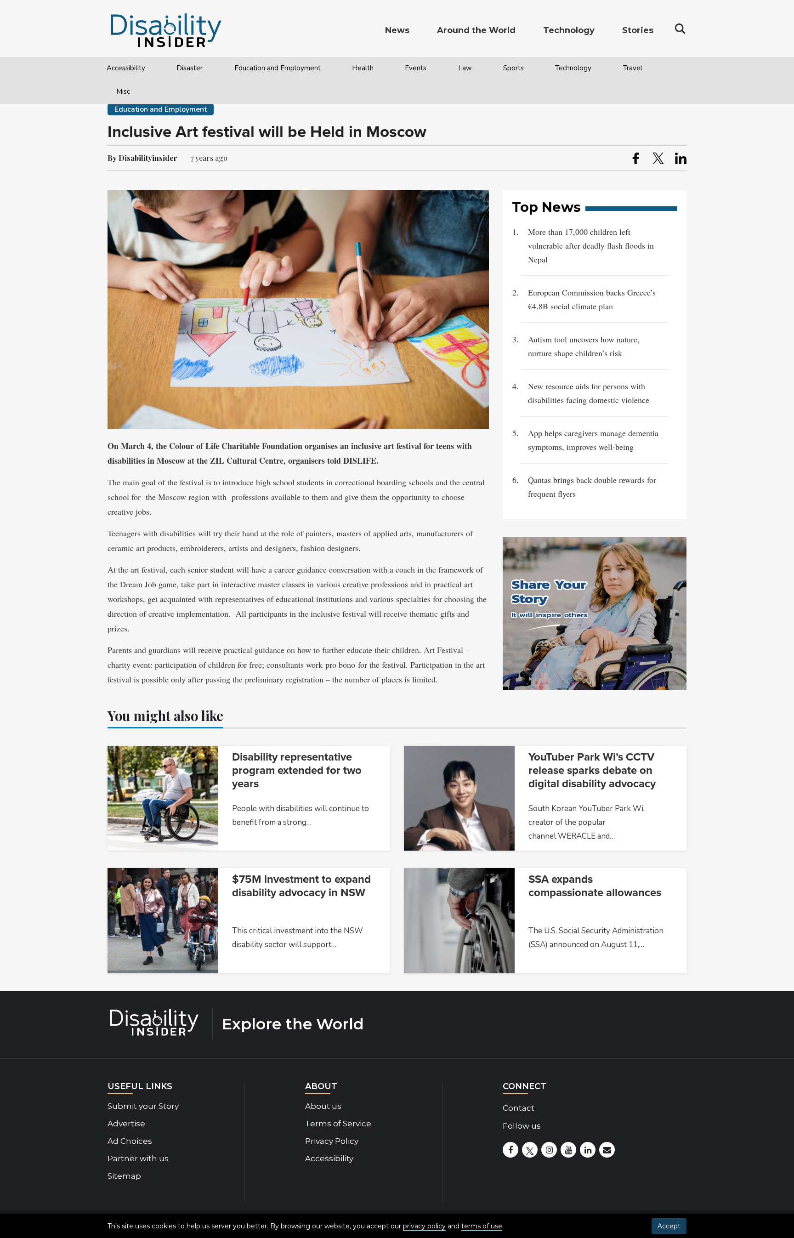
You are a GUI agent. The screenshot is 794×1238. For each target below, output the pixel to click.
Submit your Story (143, 1106)
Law (465, 68)
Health (363, 68)
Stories (637, 30)
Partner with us (138, 1158)
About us (323, 1106)
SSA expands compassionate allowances (594, 886)
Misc (123, 91)
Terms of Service (338, 1123)
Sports (513, 68)
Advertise (126, 1123)
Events (415, 68)
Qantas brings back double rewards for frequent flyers (592, 486)
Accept (669, 1226)
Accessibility (126, 68)
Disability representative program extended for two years (297, 770)
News (397, 30)
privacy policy (424, 1226)
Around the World (476, 30)
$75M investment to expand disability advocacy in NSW (301, 886)
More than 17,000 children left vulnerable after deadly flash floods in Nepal (591, 245)
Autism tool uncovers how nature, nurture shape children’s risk (584, 346)
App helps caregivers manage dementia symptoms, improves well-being (593, 439)
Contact (518, 1108)
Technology (573, 68)
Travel (632, 68)
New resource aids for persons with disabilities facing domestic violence (588, 392)
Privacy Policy (331, 1141)
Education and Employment (277, 68)
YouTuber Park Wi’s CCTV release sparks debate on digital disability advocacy (592, 770)
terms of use (481, 1226)
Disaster (189, 68)
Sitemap (124, 1176)
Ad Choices (130, 1141)
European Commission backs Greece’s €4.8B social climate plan (592, 299)
